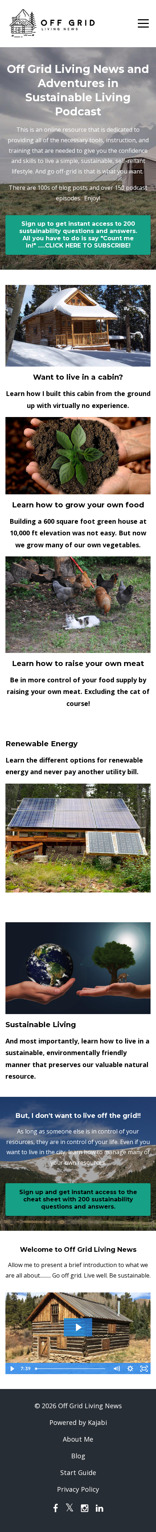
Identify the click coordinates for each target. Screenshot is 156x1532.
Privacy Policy (78, 1489)
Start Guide (78, 1472)
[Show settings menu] (130, 1368)
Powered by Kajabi (78, 1422)
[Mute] (116, 1368)
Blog (78, 1455)
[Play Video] (12, 1368)
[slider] (71, 1368)
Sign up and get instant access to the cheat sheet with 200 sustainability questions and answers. (78, 1199)
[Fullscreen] (144, 1368)
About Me (78, 1439)
